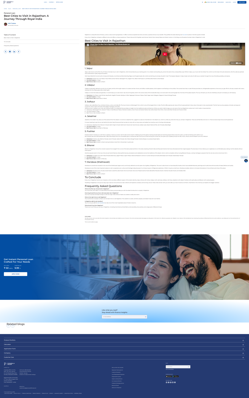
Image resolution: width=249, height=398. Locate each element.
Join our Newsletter (170, 369)
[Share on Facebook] (18, 51)
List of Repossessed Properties (118, 374)
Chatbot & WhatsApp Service (118, 383)
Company (51, 2)
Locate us (6, 386)
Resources (221, 2)
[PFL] (8, 2)
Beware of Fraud (115, 385)
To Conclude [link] (7, 41)
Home (5, 8)
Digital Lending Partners (117, 378)
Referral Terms (78, 393)
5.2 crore (185, 34)
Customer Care (9, 357)
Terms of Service (36, 393)
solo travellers (100, 202)
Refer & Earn (59, 2)
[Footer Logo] (9, 364)
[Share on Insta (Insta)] (10, 51)
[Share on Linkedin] (14, 51)
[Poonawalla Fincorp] (169, 376)
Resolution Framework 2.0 (117, 370)
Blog (9, 8)
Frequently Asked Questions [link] (11, 45)
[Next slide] (13, 326)
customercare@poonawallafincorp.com (28, 388)
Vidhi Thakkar (12, 23)
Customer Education (116, 372)
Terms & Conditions (26, 393)
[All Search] (202, 2)
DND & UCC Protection (116, 387)
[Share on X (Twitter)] (5, 51)
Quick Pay (228, 2)
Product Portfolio (9, 340)
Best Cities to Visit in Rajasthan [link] (12, 37)
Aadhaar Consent (58, 393)
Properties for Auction (116, 376)
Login (234, 2)
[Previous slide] (8, 326)
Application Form (10, 348)
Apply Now (242, 2)
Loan (45, 2)
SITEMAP (51, 393)
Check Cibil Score (211, 2)
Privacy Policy (17, 393)
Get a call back (244, 157)
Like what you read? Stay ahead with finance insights (114, 311)
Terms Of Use (45, 393)
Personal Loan (17, 8)
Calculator (7, 344)
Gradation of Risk (68, 393)
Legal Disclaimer (8, 393)
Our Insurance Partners (117, 381)
